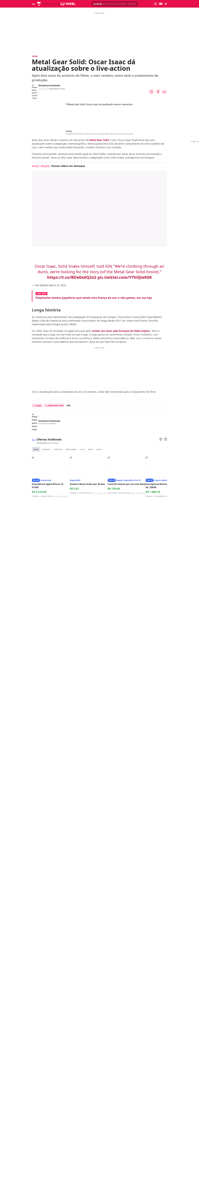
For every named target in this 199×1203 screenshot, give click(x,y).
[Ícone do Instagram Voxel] (155, 3)
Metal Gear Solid (99, 140)
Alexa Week (71, 449)
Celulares (46, 449)
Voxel (35, 56)
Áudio (99, 449)
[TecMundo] (39, 4)
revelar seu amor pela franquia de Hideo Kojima (121, 330)
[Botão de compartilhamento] (151, 91)
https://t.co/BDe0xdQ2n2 (71, 277)
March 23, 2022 (57, 285)
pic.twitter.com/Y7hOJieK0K (124, 277)
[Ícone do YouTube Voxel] (160, 4)
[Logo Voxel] (68, 3)
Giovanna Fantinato (49, 85)
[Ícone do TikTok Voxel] (165, 3)
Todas (36, 449)
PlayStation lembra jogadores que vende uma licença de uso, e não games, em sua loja (94, 298)
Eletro (90, 449)
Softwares (58, 449)
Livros (82, 449)
